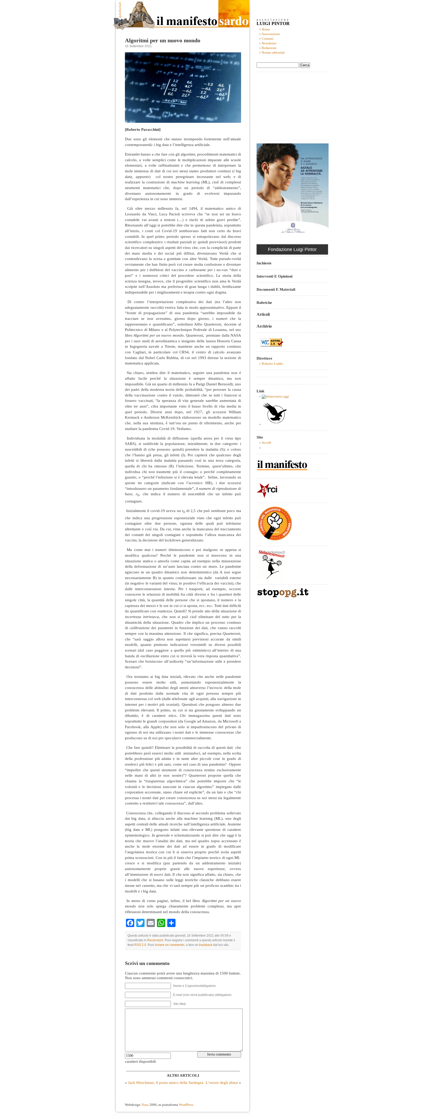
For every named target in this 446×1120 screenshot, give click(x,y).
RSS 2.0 (140, 945)
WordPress (186, 1105)
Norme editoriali (273, 52)
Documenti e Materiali (276, 289)
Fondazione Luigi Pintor (292, 249)
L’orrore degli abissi (222, 1082)
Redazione (269, 48)
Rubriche (264, 302)
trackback (205, 945)
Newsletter (269, 43)
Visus (145, 1105)
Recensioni (155, 940)
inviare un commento (169, 945)
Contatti (267, 38)
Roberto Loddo (272, 364)
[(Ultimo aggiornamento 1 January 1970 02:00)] (275, 396)
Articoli (263, 314)
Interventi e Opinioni (274, 276)
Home (266, 29)
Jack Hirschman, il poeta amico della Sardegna (165, 1082)
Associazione (270, 34)
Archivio (264, 326)
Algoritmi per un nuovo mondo (162, 40)
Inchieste (264, 263)
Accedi (266, 442)
